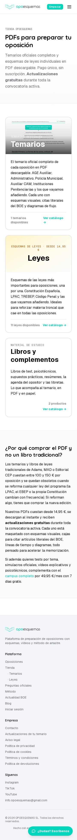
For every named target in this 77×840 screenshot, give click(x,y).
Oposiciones (14, 662)
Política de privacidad (20, 746)
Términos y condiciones (21, 758)
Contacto (11, 728)
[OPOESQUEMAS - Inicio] (22, 7)
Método (10, 691)
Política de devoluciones (22, 764)
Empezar (55, 6)
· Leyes (13, 679)
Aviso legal (12, 740)
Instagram (12, 782)
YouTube (11, 794)
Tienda (10, 668)
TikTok (10, 788)
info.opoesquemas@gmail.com (26, 800)
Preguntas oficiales (18, 685)
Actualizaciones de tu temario (26, 734)
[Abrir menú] (69, 7)
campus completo (19, 576)
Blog (8, 703)
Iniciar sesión (14, 709)
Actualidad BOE (16, 697)
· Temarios (15, 674)
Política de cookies (18, 752)
